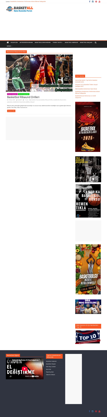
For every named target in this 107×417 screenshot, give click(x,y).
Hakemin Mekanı (50, 374)
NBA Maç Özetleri (51, 366)
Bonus (9, 46)
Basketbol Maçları (86, 42)
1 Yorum (26, 100)
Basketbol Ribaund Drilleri (23, 97)
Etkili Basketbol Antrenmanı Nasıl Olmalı (86, 89)
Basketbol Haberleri (71, 42)
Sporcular (48, 369)
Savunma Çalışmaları (24, 94)
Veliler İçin (14, 42)
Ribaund (32, 102)
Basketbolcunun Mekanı (43, 42)
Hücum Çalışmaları (12, 94)
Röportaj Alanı (50, 372)
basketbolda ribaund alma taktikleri (21, 102)
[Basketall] (20, 6)
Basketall (19, 100)
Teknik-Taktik (57, 42)
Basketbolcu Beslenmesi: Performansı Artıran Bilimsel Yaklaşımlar (28, 1)
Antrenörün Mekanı (26, 42)
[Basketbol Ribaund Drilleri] (39, 55)
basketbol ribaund (35, 100)
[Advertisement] (53, 28)
